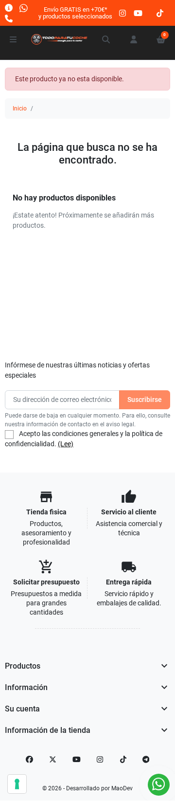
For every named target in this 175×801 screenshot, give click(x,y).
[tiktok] (160, 13)
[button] (106, 39)
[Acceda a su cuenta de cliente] (133, 39)
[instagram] (123, 13)
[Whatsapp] (23, 7)
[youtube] (138, 13)
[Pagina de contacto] (9, 7)
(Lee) (65, 444)
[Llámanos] (9, 18)
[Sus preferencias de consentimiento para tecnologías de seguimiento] (17, 784)
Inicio (20, 108)
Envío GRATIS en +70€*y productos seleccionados (75, 13)
